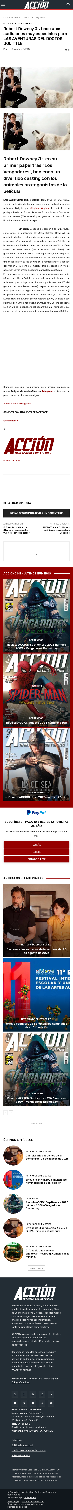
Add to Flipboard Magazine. (17, 403)
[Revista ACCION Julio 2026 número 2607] (36, 764)
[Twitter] (33, 1394)
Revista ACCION (11, 460)
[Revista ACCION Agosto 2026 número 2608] (36, 690)
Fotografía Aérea (21, 1382)
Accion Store (35, 1378)
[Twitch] (42, 1403)
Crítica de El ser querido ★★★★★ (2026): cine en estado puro (46, 1229)
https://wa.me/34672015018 (38, 1431)
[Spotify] (51, 1403)
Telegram (47, 391)
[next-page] (11, 1112)
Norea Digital (51, 1378)
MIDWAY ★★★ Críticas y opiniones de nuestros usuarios (56, 530)
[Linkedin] (51, 1394)
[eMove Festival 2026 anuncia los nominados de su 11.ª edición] (36, 995)
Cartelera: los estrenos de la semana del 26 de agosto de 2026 (36, 951)
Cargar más (35, 1267)
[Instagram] (42, 1394)
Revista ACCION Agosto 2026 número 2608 (36, 722)
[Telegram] (33, 1403)
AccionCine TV (19, 1378)
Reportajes (16, 17)
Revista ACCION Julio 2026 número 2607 (36, 797)
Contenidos (36, 640)
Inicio (5, 17)
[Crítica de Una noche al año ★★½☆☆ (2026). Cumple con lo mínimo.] (13, 1252)
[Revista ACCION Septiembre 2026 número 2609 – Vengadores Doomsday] (36, 615)
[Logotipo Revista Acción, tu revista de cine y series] (36, 4)
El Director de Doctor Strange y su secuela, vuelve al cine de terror (16, 530)
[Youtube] (15, 1403)
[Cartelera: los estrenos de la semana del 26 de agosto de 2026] (36, 920)
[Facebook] (24, 1394)
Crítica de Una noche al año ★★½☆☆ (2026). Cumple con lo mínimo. (47, 1253)
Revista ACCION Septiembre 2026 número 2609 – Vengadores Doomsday (36, 646)
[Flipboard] (24, 1403)
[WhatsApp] (15, 1394)
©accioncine (10, 420)
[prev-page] (5, 1112)
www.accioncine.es (21, 1369)
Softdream (30, 1497)
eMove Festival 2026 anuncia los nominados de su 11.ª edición (36, 1025)
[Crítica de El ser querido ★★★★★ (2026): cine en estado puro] (13, 1228)
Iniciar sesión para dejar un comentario (36, 513)
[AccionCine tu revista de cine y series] (36, 1292)
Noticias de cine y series (34, 17)
